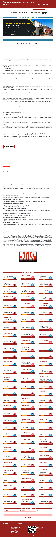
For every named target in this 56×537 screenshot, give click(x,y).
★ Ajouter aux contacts (39, 528)
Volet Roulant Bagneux (39, 527)
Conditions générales (19, 523)
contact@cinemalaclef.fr (16, 530)
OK (43, 535)
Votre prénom (22, 510)
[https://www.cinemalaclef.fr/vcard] (32, 529)
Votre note (38, 510)
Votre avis (5, 513)
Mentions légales (5, 523)
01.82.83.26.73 (16, 531)
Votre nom (6, 510)
